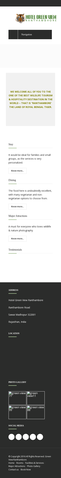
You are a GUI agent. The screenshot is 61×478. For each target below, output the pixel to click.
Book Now (26, 469)
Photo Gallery (33, 466)
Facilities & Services (34, 462)
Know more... (17, 170)
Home (11, 462)
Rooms (19, 462)
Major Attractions (16, 466)
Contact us (13, 469)
